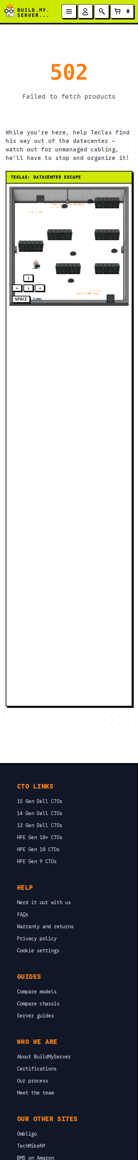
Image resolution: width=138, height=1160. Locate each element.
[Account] (85, 11)
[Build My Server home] (26, 11)
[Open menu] (69, 11)
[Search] (101, 11)
